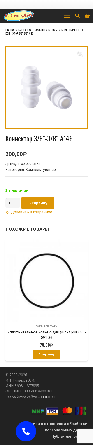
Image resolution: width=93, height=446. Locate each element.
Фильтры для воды (46, 30)
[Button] (26, 431)
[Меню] (66, 15)
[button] (80, 54)
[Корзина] (87, 16)
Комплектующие (71, 30)
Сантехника (24, 30)
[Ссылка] (19, 15)
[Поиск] (77, 16)
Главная (9, 30)
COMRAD (48, 396)
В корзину (37, 202)
